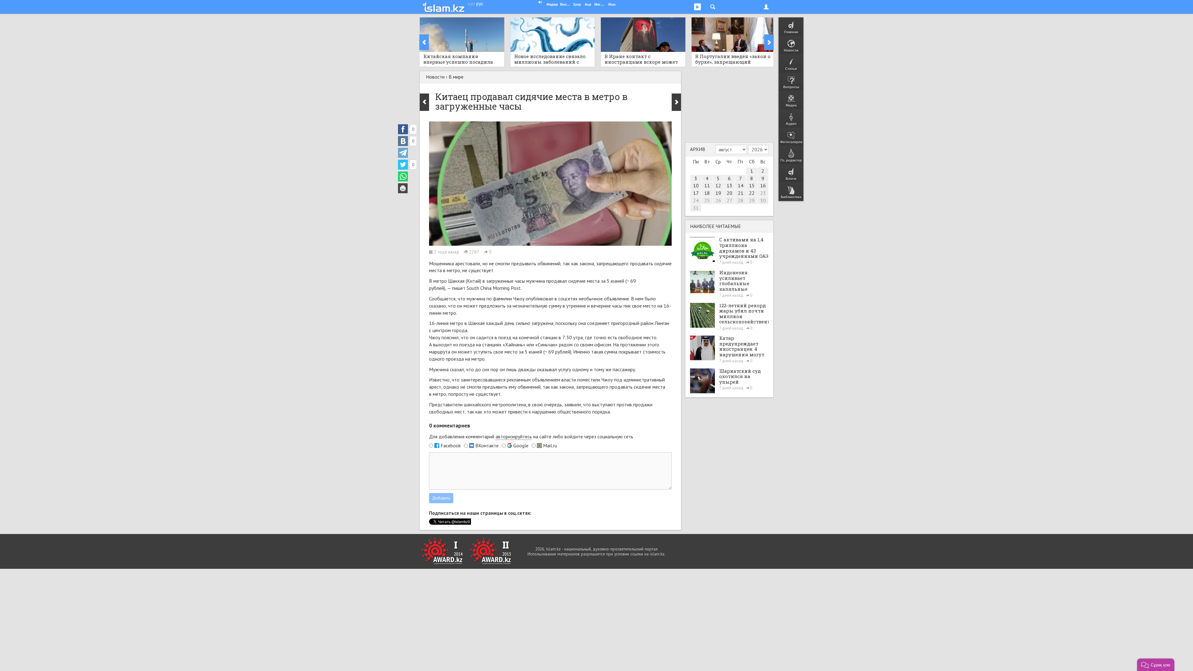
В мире (456, 77)
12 (718, 185)
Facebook (451, 445)
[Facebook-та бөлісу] (403, 129)
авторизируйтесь (514, 436)
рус (479, 3)
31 (696, 208)
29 (752, 200)
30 (763, 200)
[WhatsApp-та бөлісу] (403, 176)
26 (718, 200)
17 (696, 193)
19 (718, 193)
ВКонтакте (487, 445)
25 (707, 200)
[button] (1155, 665)
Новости (435, 77)
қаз (471, 3)
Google (520, 445)
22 (752, 193)
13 (729, 185)
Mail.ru (550, 445)
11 (707, 185)
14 (740, 185)
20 (729, 193)
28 (740, 200)
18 (707, 193)
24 (696, 200)
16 (763, 185)
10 (696, 185)
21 (740, 193)
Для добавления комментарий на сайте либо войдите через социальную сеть (531, 436)
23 (763, 193)
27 (729, 200)
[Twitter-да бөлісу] (403, 165)
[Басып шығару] (403, 188)
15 (752, 185)
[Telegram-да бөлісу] (403, 153)
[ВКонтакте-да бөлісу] (403, 141)
